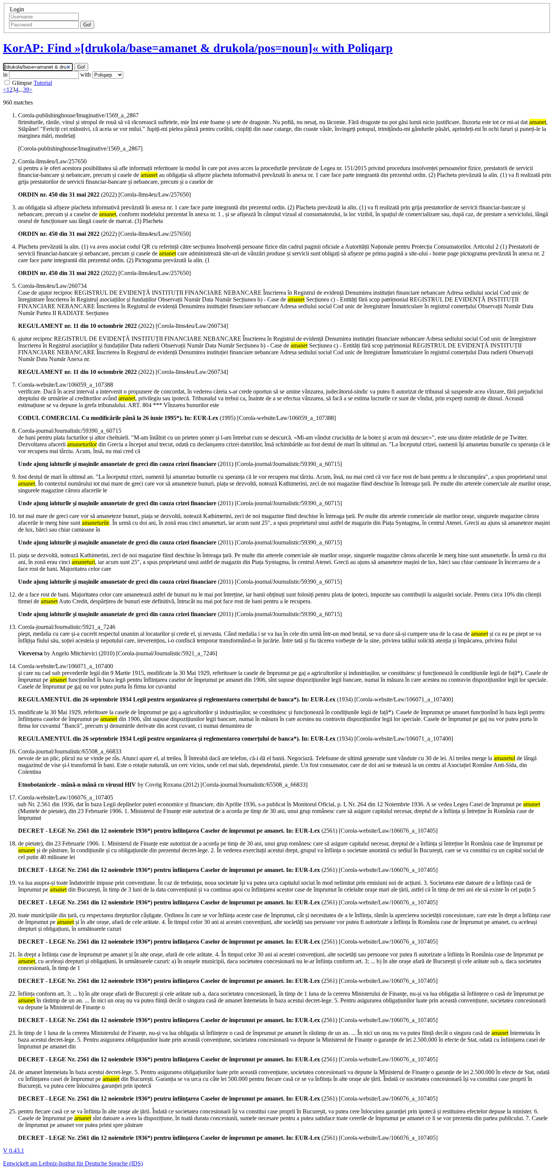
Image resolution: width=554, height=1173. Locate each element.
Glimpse (22, 83)
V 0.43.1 (13, 1150)
